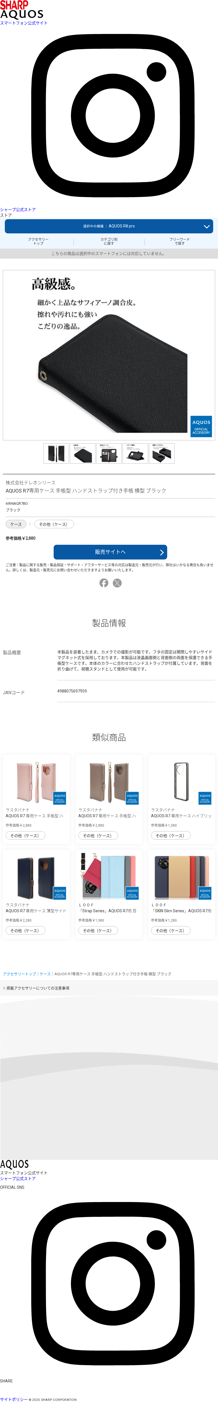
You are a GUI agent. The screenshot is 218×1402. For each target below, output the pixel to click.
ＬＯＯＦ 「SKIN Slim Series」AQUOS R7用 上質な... (181, 911)
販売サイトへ (110, 552)
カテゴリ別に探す (109, 242)
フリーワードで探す (179, 242)
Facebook (105, 583)
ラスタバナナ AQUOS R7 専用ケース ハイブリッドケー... (181, 816)
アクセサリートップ (38, 242)
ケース (16, 524)
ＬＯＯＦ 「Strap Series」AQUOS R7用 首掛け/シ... (107, 911)
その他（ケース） (54, 524)
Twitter (118, 583)
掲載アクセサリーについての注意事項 (38, 988)
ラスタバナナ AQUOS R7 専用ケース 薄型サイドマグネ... (36, 911)
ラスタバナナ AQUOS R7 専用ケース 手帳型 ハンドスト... (34, 816)
